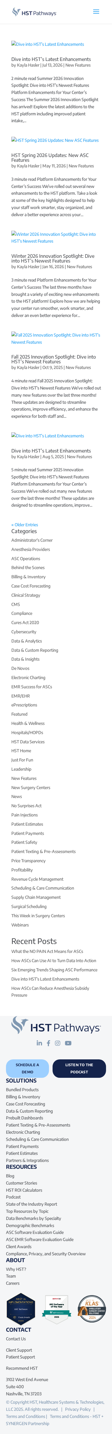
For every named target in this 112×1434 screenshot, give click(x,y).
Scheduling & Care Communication (42, 887)
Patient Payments (27, 833)
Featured (19, 714)
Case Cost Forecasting (30, 585)
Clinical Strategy (25, 595)
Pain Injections (24, 814)
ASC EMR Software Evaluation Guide (39, 1239)
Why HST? (16, 1269)
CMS (15, 604)
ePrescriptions (24, 704)
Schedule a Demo (27, 1068)
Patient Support (20, 1356)
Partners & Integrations (27, 1160)
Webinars (20, 924)
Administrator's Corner (32, 540)
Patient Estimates (27, 824)
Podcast (13, 1196)
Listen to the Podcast (79, 1068)
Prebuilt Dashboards (24, 1117)
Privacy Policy (78, 1409)
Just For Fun (22, 759)
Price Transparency (28, 860)
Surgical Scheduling (29, 906)
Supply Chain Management (36, 897)
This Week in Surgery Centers (38, 915)
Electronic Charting (28, 677)
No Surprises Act (26, 805)
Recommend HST (22, 1368)
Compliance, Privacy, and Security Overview (46, 1253)
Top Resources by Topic (27, 1211)
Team (11, 1275)
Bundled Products (22, 1089)
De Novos (20, 668)
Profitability (22, 869)
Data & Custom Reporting (34, 650)
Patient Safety (24, 842)
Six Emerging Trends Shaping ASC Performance (54, 969)
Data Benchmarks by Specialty (33, 1218)
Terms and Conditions (25, 1416)
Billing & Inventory (28, 576)
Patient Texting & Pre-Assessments (43, 851)
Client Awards (18, 1246)
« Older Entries (24, 524)
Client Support (19, 1350)
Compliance (21, 613)
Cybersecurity (23, 631)
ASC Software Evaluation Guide (35, 1232)
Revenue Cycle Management (37, 879)
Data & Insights (25, 659)
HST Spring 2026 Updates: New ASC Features (49, 157)
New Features (77, 64)
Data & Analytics (26, 640)
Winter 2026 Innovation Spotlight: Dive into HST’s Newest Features (52, 258)
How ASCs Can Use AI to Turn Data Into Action (53, 960)
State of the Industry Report (31, 1204)
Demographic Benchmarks (30, 1225)
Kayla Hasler (28, 64)
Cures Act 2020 (25, 622)
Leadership (21, 769)
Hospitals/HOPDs (27, 732)
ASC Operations (25, 558)
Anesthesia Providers (30, 549)
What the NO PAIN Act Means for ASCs (47, 951)
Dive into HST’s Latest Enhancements (51, 59)
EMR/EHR (20, 695)
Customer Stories (21, 1182)
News (16, 796)
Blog (10, 1175)
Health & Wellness (28, 723)
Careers (12, 1283)
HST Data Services (28, 741)
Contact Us (16, 1338)
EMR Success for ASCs (31, 686)
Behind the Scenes (28, 567)
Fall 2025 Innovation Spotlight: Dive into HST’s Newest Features (53, 359)
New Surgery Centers (30, 787)
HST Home (21, 750)
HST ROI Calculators (24, 1190)
